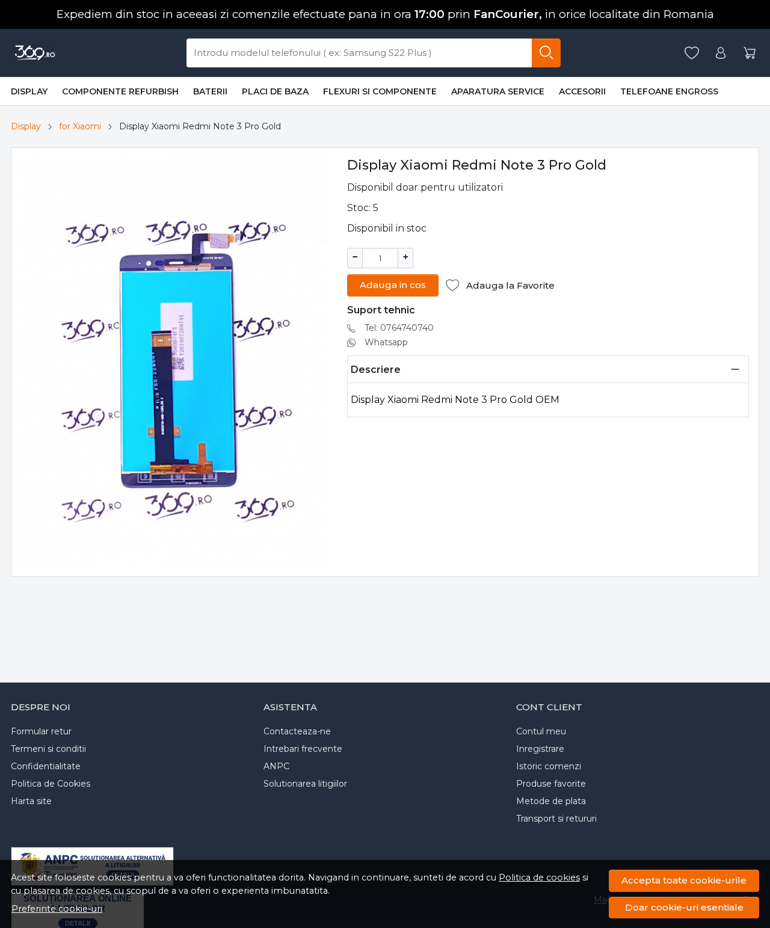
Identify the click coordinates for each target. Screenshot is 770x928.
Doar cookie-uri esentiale (684, 907)
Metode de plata (551, 801)
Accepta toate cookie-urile (684, 880)
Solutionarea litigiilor (305, 783)
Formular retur (41, 731)
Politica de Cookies (50, 783)
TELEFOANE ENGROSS (669, 91)
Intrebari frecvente (302, 748)
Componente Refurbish (120, 91)
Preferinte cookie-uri (56, 908)
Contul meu (541, 731)
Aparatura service (497, 91)
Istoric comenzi (548, 766)
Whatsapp (386, 342)
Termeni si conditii (48, 748)
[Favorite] (692, 53)
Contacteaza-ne (297, 731)
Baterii (210, 91)
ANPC (276, 766)
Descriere (376, 369)
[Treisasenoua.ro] (34, 53)
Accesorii (582, 91)
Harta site (31, 801)
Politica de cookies (539, 877)
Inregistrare (540, 748)
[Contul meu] (721, 53)
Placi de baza (275, 91)
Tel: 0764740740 (399, 327)
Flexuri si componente (380, 91)
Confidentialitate (46, 766)
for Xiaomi (80, 126)
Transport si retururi (556, 818)
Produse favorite (551, 783)
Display (29, 91)
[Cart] (750, 53)
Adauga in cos (393, 284)
